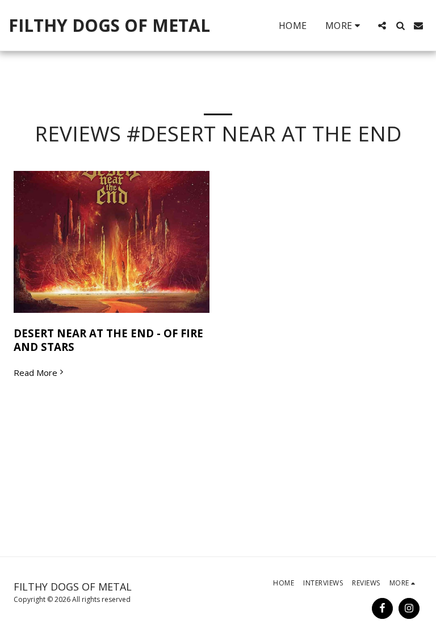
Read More (35, 372)
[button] (382, 25)
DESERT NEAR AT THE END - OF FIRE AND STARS (108, 340)
